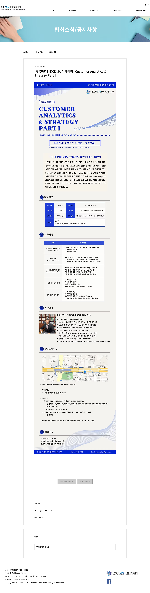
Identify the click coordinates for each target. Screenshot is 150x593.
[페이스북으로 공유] (35, 511)
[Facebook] (109, 581)
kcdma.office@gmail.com (36, 576)
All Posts (27, 52)
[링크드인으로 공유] (46, 511)
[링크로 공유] (52, 511)
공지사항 (52, 52)
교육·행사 (40, 52)
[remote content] (75, 481)
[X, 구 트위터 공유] (41, 511)
